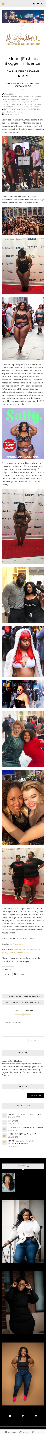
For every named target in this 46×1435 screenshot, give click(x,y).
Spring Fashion (34, 104)
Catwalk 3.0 (25, 109)
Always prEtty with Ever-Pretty (25, 1127)
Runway (15, 104)
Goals (35, 99)
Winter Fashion (32, 107)
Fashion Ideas (13, 99)
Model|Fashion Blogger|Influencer (23, 61)
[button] (8, 1182)
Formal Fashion (26, 99)
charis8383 (8, 94)
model (27, 102)
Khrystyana (18, 944)
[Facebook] (34, 3)
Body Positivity (17, 96)
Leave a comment (11, 114)
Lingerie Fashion (17, 102)
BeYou (6, 109)
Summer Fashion (9, 107)
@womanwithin (33, 949)
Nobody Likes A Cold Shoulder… (24, 996)
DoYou (33, 109)
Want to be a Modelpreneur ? (24, 1114)
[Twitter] (38, 3)
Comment (35, 1041)
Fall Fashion (29, 96)
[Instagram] (42, 3)
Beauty (7, 96)
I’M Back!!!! (13, 1121)
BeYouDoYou (15, 109)
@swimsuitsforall (24, 952)
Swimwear (20, 107)
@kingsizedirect (9, 952)
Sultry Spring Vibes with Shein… (22, 1002)
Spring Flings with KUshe (22, 1134)
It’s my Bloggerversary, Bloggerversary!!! (21, 1142)
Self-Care (24, 104)
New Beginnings (16, 112)
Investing (6, 102)
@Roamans (20, 949)
